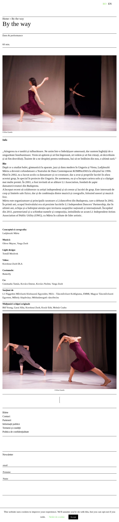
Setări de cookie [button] (57, 517)
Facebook (5, 441)
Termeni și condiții (11, 428)
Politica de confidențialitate (15, 431)
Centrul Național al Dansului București (12, 8)
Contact (6, 416)
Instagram (13, 441)
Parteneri (6, 420)
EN (110, 3)
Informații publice (11, 424)
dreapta (112, 398)
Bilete (5, 412)
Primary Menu (116, 4)
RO (104, 3)
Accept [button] (73, 517)
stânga (31, 400)
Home (5, 18)
